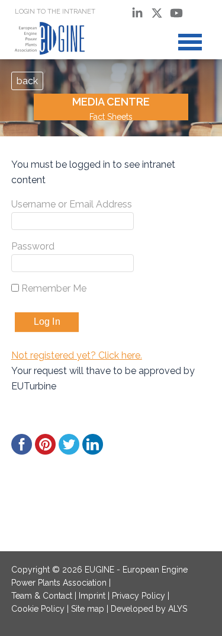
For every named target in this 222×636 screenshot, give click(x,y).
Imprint (92, 595)
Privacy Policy (138, 595)
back (27, 81)
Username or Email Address (71, 204)
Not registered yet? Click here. (76, 355)
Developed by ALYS (149, 608)
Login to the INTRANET (55, 11)
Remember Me (52, 288)
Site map (87, 608)
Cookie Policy (38, 608)
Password (32, 246)
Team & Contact (41, 595)
